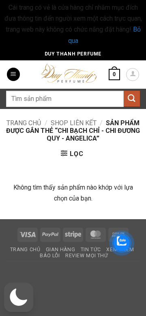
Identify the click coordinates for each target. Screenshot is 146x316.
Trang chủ (23, 123)
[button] (13, 74)
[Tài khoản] (132, 74)
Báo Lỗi (50, 255)
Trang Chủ (25, 249)
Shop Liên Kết (74, 123)
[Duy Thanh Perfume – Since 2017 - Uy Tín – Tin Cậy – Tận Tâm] (69, 72)
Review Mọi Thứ (86, 255)
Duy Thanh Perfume (73, 54)
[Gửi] (132, 99)
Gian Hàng (60, 249)
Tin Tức (91, 249)
